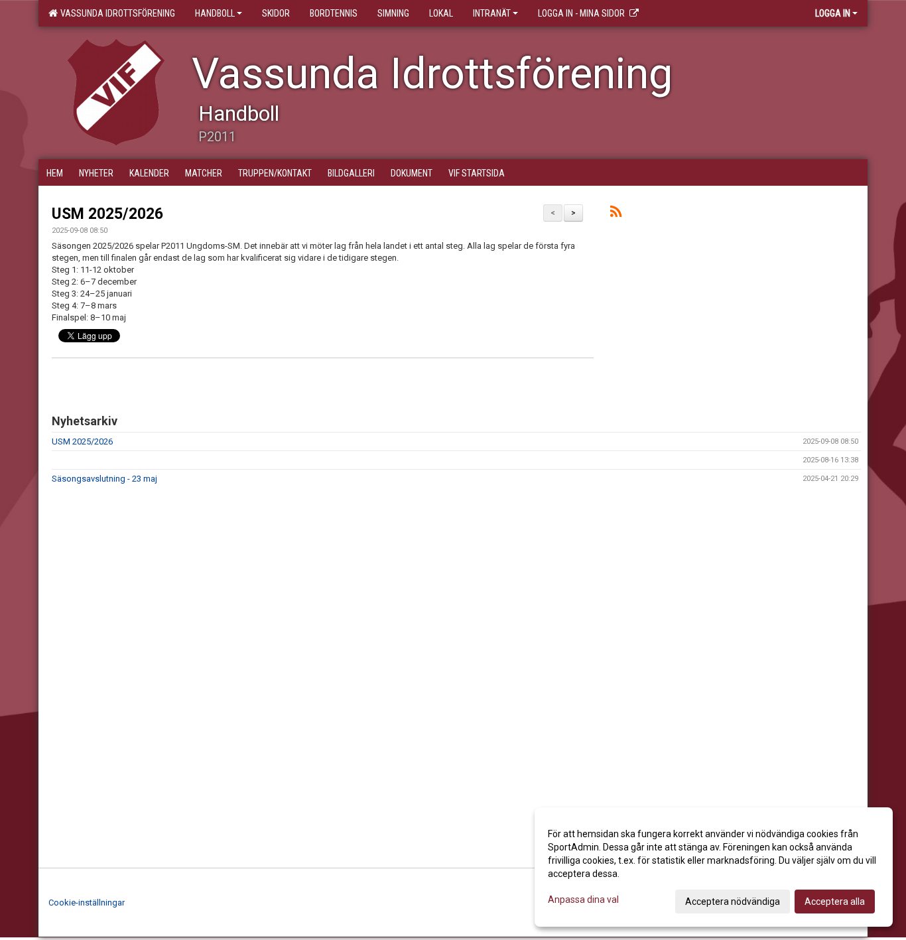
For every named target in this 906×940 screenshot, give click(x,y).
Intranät (492, 13)
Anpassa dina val (583, 899)
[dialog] (714, 867)
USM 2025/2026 (107, 214)
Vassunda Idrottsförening (115, 13)
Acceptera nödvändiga (732, 901)
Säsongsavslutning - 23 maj (104, 479)
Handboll (215, 13)
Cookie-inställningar (86, 902)
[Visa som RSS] (615, 214)
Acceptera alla (835, 901)
